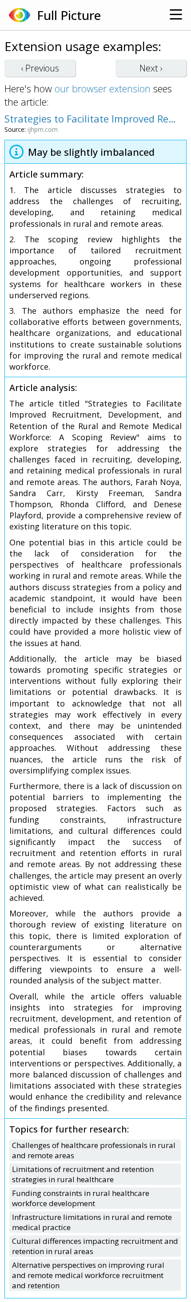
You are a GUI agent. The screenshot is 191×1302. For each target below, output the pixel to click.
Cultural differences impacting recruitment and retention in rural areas (95, 1246)
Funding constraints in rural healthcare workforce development (80, 1198)
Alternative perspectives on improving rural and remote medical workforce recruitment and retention (88, 1275)
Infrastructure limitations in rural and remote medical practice (92, 1222)
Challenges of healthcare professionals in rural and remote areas (93, 1150)
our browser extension (103, 88)
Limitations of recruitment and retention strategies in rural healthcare (83, 1174)
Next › (151, 68)
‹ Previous (40, 68)
